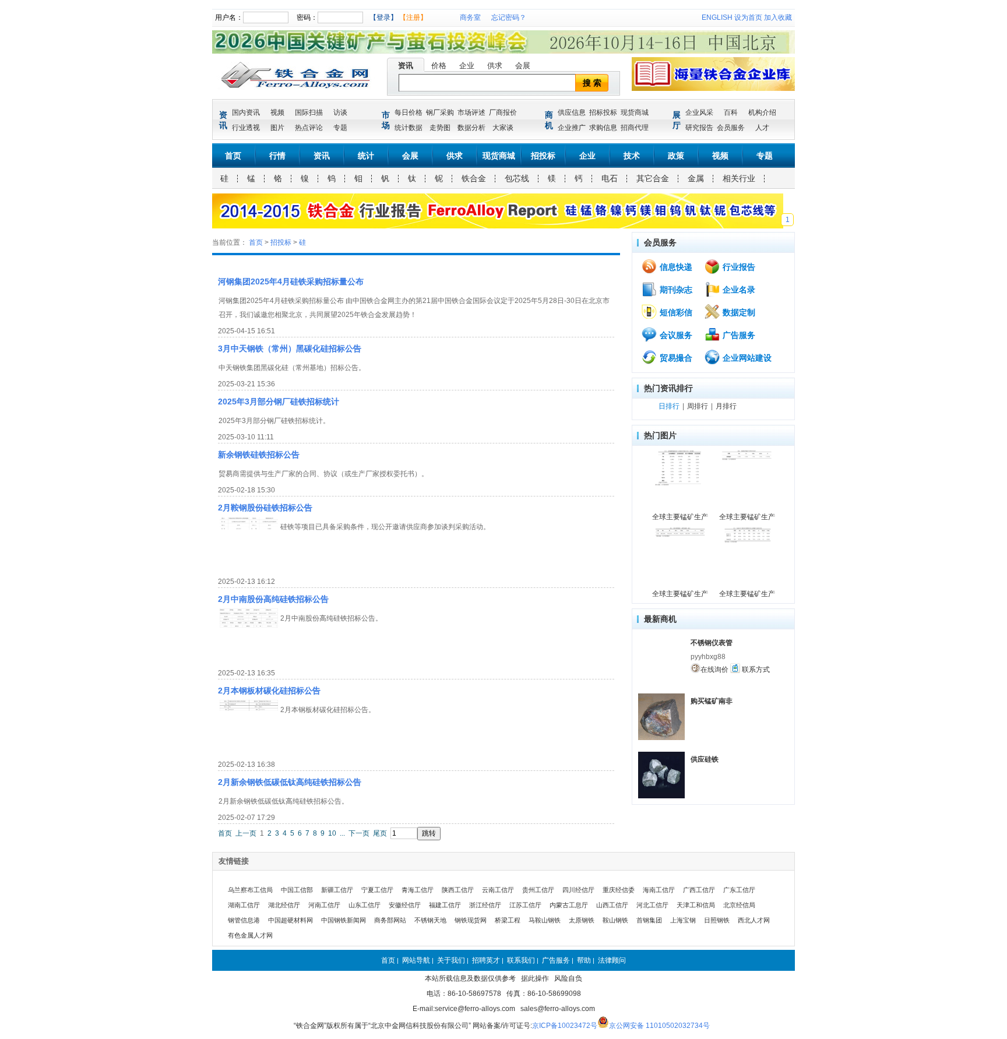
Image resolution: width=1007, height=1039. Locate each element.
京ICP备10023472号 (564, 1026)
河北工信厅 (652, 904)
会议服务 (674, 335)
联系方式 (755, 669)
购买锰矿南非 (712, 701)
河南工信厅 (324, 904)
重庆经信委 (619, 889)
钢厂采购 (440, 112)
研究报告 (699, 128)
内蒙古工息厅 (569, 904)
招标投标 (603, 112)
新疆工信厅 (337, 889)
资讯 (405, 65)
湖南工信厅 (244, 904)
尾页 (380, 833)
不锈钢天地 (430, 920)
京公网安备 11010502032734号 (659, 1026)
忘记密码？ (508, 17)
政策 (676, 155)
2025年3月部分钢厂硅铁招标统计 (278, 401)
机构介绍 (762, 112)
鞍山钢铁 (615, 920)
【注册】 (413, 17)
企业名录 (737, 289)
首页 (233, 155)
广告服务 (737, 335)
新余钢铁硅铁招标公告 (259, 454)
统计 (366, 155)
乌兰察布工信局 (250, 889)
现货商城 (635, 112)
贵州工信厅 (538, 889)
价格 (438, 65)
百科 (731, 112)
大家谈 (502, 128)
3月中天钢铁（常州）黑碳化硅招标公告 (289, 348)
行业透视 (246, 128)
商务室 (470, 17)
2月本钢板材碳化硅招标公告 (269, 690)
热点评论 (309, 128)
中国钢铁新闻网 (343, 920)
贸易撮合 (674, 357)
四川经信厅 (578, 889)
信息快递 (674, 267)
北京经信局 (739, 904)
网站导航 (416, 960)
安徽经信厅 (405, 904)
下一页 (358, 833)
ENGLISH (717, 17)
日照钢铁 (717, 920)
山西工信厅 (612, 904)
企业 (466, 65)
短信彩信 (674, 312)
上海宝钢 (683, 920)
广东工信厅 (739, 889)
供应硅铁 (705, 759)
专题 (340, 128)
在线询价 (714, 669)
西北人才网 (754, 920)
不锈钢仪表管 (712, 643)
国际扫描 (309, 112)
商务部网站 (390, 920)
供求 (494, 65)
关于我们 (451, 960)
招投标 (543, 155)
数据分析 (471, 128)
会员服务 (731, 128)
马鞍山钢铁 (545, 920)
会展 (522, 65)
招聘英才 (486, 960)
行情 (277, 155)
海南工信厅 (659, 889)
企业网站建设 (746, 357)
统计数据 (408, 128)
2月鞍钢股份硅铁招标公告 (265, 507)
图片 (277, 128)
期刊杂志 (674, 289)
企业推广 (572, 128)
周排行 (697, 406)
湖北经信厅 (284, 904)
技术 (632, 155)
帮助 (584, 960)
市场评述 (471, 112)
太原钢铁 (581, 920)
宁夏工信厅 (377, 889)
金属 (696, 178)
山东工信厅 (364, 904)
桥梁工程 (507, 920)
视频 (277, 112)
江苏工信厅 (525, 904)
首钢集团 (649, 920)
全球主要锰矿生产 (680, 517)
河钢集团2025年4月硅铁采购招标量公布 (291, 281)
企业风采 (699, 112)
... (342, 833)
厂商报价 (503, 112)
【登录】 (383, 17)
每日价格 (408, 112)
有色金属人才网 (250, 935)
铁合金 (474, 178)
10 (332, 833)
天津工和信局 (696, 904)
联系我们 (521, 960)
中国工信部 (297, 889)
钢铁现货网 (471, 920)
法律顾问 (612, 960)
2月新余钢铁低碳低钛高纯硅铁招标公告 (289, 782)
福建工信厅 (445, 904)
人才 (762, 128)
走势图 (439, 128)
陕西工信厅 (458, 889)
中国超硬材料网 (290, 920)
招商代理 (635, 128)
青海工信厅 (418, 889)
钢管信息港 (244, 920)
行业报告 (737, 267)
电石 (609, 178)
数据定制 (737, 312)
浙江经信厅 (485, 904)
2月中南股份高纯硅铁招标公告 (273, 599)
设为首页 (748, 17)
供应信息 (572, 112)
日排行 (669, 406)
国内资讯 (246, 112)
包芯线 (517, 178)
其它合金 (652, 178)
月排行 (726, 406)
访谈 (340, 112)
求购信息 (603, 128)
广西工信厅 (699, 889)
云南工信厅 (498, 889)
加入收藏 (778, 17)
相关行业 (739, 178)
